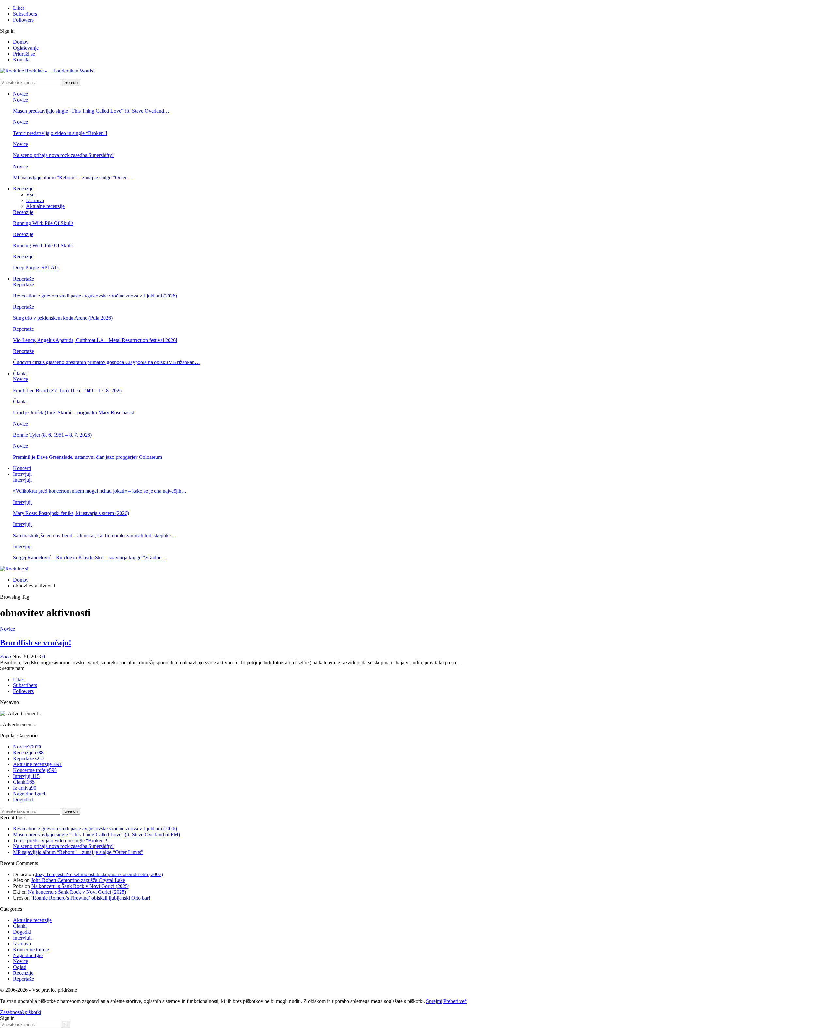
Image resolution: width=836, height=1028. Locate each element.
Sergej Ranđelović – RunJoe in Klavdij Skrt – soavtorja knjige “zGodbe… (90, 557)
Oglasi (19, 967)
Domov (21, 42)
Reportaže (23, 278)
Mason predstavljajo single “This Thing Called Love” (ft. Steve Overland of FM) (96, 834)
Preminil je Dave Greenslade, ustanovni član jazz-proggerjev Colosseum (87, 457)
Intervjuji (22, 474)
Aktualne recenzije (45, 206)
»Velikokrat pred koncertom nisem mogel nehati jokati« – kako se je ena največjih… (99, 491)
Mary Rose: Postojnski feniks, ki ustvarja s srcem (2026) (71, 513)
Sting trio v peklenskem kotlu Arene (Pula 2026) (63, 318)
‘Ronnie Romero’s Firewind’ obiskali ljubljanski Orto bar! (90, 898)
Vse (30, 194)
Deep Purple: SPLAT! (36, 267)
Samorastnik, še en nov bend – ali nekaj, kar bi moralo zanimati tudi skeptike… (94, 535)
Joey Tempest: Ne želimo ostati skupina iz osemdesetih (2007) (99, 874)
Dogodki (23, 799)
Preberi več (455, 1001)
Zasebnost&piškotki (20, 1012)
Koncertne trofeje (35, 770)
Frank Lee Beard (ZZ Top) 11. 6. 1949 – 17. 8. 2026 (67, 390)
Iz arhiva (35, 200)
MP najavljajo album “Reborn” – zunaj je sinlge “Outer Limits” (78, 852)
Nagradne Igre (29, 793)
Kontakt (21, 59)
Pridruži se (24, 53)
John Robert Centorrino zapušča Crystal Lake (78, 880)
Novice (20, 94)
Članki (20, 373)
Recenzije (23, 188)
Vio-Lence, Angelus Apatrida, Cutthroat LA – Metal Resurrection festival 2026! (95, 340)
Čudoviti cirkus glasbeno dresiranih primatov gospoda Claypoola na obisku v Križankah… (106, 362)
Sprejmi (434, 1001)
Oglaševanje (26, 48)
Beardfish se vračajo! (35, 642)
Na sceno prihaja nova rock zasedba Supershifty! (63, 155)
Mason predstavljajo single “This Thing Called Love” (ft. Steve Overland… (91, 111)
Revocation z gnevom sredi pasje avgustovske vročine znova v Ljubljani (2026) (95, 295)
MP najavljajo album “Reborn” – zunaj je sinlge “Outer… (72, 177)
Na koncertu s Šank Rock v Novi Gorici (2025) (80, 886)
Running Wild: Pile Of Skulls (43, 223)
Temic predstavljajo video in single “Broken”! (60, 133)
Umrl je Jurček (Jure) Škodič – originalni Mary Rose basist (73, 412)
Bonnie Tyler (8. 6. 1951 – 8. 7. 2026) (52, 435)
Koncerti (22, 468)
